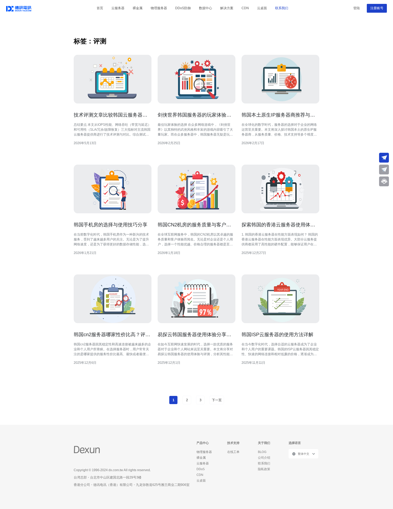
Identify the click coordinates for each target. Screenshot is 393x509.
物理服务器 (159, 8)
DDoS (200, 469)
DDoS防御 (183, 8)
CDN (245, 8)
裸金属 (137, 8)
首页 (100, 8)
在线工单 (233, 452)
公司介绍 (264, 457)
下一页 (217, 400)
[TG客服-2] (384, 169)
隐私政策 (264, 469)
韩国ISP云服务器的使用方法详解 (277, 334)
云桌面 (262, 8)
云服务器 (117, 8)
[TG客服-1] (384, 158)
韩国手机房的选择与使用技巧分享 (110, 224)
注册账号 (376, 8)
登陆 (356, 8)
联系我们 (281, 8)
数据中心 (205, 8)
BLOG (262, 452)
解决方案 (226, 8)
